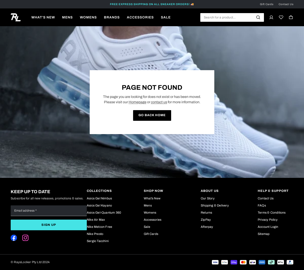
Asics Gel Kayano (99, 205)
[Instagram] (25, 238)
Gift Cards (266, 4)
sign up (48, 224)
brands (112, 17)
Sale (147, 226)
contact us (159, 102)
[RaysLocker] (16, 17)
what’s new (43, 17)
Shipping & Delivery (215, 205)
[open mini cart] (290, 17)
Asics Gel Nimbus (99, 198)
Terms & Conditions (272, 212)
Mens (148, 205)
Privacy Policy (268, 219)
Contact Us (286, 4)
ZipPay (206, 219)
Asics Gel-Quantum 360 (104, 212)
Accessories (152, 219)
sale (166, 17)
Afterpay (207, 226)
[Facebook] (14, 238)
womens (88, 17)
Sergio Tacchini (98, 241)
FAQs (262, 205)
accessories (140, 17)
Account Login (268, 226)
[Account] (271, 17)
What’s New (152, 198)
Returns (206, 212)
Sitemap (264, 234)
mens (67, 17)
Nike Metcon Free (99, 226)
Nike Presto (95, 234)
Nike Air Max (96, 219)
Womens (150, 212)
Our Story (208, 198)
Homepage (137, 102)
